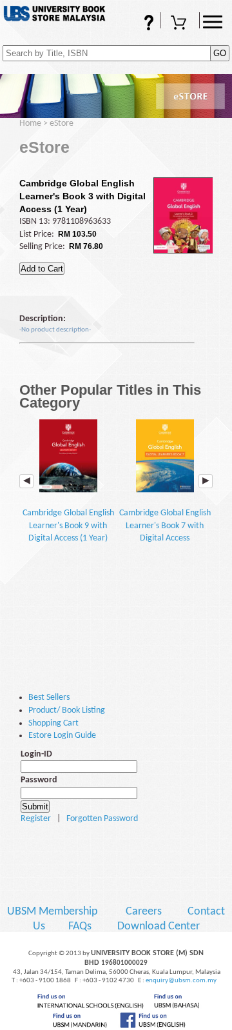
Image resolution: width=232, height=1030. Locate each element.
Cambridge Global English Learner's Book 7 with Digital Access (165, 525)
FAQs (131, 28)
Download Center (158, 926)
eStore (61, 123)
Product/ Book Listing (66, 710)
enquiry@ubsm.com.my (181, 980)
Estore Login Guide (62, 735)
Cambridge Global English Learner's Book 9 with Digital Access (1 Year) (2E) (68, 532)
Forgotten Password (102, 819)
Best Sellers (49, 697)
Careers (144, 912)
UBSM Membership (53, 912)
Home (30, 123)
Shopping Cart (180, 28)
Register (36, 819)
